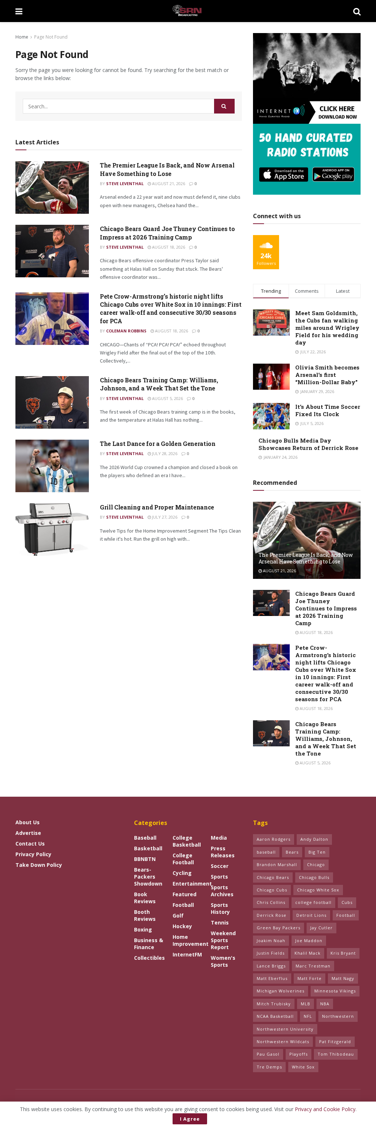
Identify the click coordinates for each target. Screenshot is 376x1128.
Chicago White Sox (318, 890)
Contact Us (30, 843)
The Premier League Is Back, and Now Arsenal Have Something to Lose (167, 169)
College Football (183, 859)
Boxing (143, 929)
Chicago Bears (273, 877)
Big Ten (317, 852)
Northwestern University (285, 1029)
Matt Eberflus (272, 978)
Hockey (182, 926)
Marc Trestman (313, 966)
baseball (266, 852)
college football (313, 902)
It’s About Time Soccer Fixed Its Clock (327, 410)
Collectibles (149, 957)
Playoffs (298, 1054)
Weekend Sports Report (223, 940)
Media (219, 837)
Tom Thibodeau (336, 1054)
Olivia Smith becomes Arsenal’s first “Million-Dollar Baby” (327, 375)
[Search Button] (357, 11)
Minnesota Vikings (335, 991)
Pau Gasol (268, 1054)
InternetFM (187, 954)
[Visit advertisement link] (307, 114)
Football (183, 904)
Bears (292, 852)
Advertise (28, 832)
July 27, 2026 (164, 517)
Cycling (182, 872)
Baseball (145, 837)
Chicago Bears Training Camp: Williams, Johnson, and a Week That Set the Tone (159, 384)
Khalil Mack (307, 953)
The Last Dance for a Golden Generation (158, 443)
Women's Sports (223, 961)
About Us (27, 822)
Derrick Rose (271, 915)
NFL (308, 1016)
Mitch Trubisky (274, 1003)
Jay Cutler (321, 927)
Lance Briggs (271, 966)
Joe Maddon (308, 940)
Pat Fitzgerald (335, 1041)
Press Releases (223, 852)
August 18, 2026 (168, 247)
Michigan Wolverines (280, 991)
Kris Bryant (343, 953)
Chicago (316, 864)
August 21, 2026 (168, 183)
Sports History (220, 908)
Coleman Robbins (126, 331)
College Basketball (187, 841)
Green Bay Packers (278, 927)
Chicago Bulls (314, 877)
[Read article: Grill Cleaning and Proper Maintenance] (52, 529)
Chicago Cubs (272, 890)
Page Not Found (51, 37)
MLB (305, 1003)
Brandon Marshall (277, 864)
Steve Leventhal (125, 183)
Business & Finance (148, 944)
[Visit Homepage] (188, 11)
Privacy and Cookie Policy (325, 1109)
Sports (219, 876)
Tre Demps (269, 1067)
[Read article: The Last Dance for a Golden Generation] (52, 466)
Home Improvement (191, 940)
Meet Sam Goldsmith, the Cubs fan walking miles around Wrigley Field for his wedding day (327, 327)
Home (21, 37)
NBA (324, 1003)
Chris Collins (271, 902)
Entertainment (192, 883)
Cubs (346, 902)
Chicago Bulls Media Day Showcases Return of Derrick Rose (308, 444)
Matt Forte (309, 978)
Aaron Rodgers (273, 839)
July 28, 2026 (164, 453)
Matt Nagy (343, 978)
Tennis (220, 922)
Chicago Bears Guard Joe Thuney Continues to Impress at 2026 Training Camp (167, 233)
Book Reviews (145, 898)
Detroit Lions (311, 915)
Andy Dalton (314, 839)
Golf (178, 915)
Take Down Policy (38, 864)
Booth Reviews (145, 915)
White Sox (303, 1067)
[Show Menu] (18, 11)
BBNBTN (145, 858)
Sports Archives (222, 891)
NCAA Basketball (275, 1016)
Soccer (219, 865)
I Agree (190, 1119)
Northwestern (338, 1016)
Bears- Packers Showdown (148, 876)
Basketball (148, 848)
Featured (184, 894)
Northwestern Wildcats (283, 1041)
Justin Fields (271, 953)
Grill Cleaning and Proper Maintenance (157, 507)
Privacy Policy (33, 854)
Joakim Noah (271, 940)
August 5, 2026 (167, 398)
